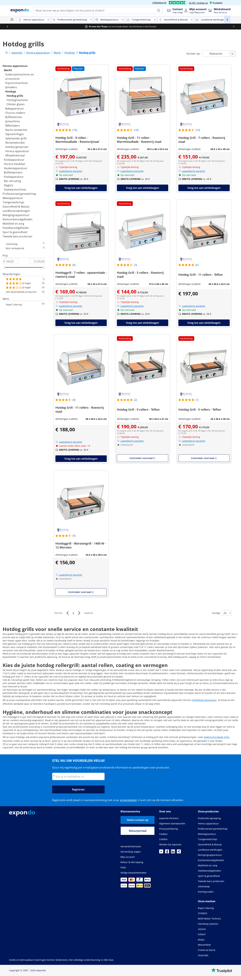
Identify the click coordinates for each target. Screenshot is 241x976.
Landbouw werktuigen (16, 211)
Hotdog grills (15, 96)
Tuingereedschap (13, 202)
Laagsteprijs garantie (70, 171)
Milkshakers (12, 125)
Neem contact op (137, 820)
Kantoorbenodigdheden (17, 219)
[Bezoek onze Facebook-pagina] (167, 852)
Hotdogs (10, 91)
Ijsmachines (12, 121)
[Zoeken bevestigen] (159, 10)
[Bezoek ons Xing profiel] (179, 852)
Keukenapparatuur (15, 168)
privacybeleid (128, 800)
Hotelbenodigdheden (16, 228)
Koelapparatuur (14, 177)
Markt (8, 70)
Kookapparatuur (14, 159)
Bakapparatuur (14, 108)
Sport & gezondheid (15, 232)
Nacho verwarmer (16, 130)
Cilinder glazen (16, 104)
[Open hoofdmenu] (11, 20)
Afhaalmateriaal (15, 155)
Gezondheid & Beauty (16, 206)
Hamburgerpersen (16, 147)
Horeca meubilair (14, 164)
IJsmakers (11, 87)
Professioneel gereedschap (19, 194)
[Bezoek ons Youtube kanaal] (161, 852)
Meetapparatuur (13, 198)
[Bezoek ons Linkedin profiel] (173, 852)
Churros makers (15, 113)
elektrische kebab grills (216, 737)
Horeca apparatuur (15, 66)
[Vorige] (67, 613)
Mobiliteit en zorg (13, 223)
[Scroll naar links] (7, 26)
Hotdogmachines (17, 100)
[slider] (4, 267)
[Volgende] (79, 613)
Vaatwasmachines (15, 189)
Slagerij (8, 185)
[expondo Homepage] (6, 52)
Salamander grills (16, 138)
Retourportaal (137, 831)
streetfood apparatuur (204, 700)
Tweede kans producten (17, 236)
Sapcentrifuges (14, 134)
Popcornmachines (16, 83)
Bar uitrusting (12, 181)
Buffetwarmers (13, 172)
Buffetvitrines (13, 117)
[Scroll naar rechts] (233, 26)
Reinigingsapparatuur (16, 215)
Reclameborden (15, 142)
